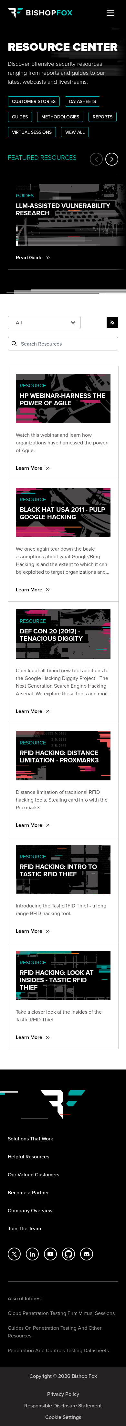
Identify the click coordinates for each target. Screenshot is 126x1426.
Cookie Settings (63, 1417)
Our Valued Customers (33, 1174)
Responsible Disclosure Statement (63, 1405)
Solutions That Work (30, 1138)
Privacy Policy (63, 1393)
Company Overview (30, 1210)
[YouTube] (50, 1254)
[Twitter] (14, 1254)
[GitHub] (68, 1254)
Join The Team (24, 1228)
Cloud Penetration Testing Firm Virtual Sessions (61, 1313)
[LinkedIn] (32, 1254)
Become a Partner (28, 1192)
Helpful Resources (28, 1156)
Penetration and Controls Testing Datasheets (58, 1350)
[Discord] (86, 1254)
